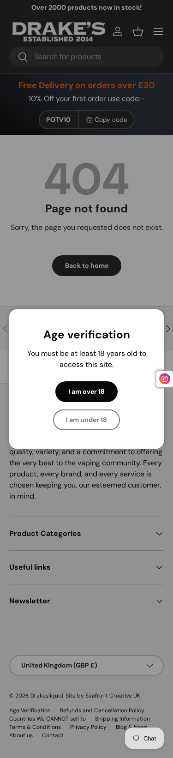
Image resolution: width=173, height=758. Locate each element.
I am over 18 (86, 391)
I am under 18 (86, 419)
